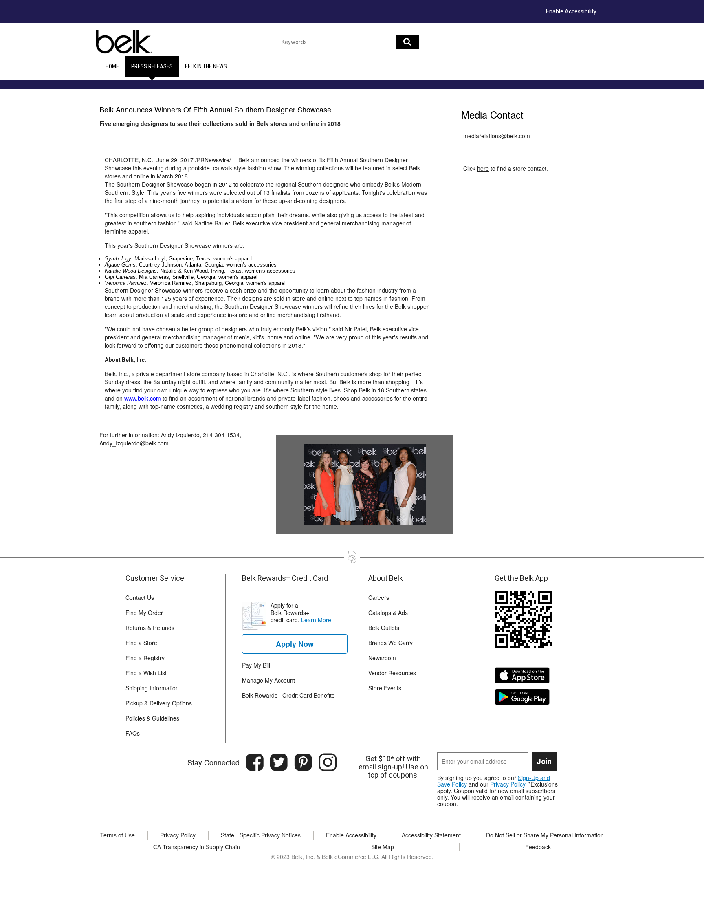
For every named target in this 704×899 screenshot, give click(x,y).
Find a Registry (145, 657)
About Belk (385, 578)
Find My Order (144, 612)
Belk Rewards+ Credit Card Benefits (288, 695)
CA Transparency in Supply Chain (196, 847)
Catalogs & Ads (388, 612)
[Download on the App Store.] (524, 678)
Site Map (382, 847)
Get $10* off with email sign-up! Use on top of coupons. (393, 767)
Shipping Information (152, 688)
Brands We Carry (390, 642)
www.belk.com (142, 398)
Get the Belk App (521, 578)
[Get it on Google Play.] (524, 699)
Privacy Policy (507, 784)
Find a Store (141, 642)
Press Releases (152, 66)
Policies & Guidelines (152, 718)
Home (112, 66)
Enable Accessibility (571, 11)
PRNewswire (213, 160)
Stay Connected (213, 762)
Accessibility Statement (431, 835)
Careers (378, 597)
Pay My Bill (256, 665)
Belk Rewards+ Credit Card (285, 578)
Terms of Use (117, 835)
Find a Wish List (146, 672)
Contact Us (139, 597)
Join (544, 761)
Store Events (384, 688)
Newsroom (382, 657)
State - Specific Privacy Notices (261, 835)
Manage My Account (268, 680)
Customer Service (154, 578)
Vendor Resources (392, 672)
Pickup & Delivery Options (158, 703)
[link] (295, 644)
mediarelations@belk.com (496, 136)
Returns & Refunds (149, 627)
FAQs (132, 733)
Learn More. (317, 620)
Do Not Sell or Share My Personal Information (545, 835)
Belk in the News (206, 66)
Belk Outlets (383, 627)
